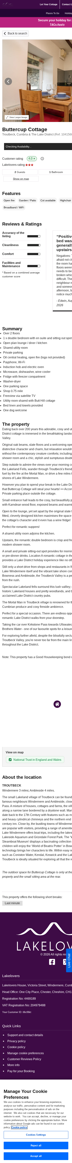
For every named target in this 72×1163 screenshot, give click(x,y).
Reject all (36, 1145)
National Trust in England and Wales (37, 759)
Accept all (36, 1156)
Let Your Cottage (48, 4)
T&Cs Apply (57, 24)
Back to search (17, 33)
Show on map (21, 178)
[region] (36, 1121)
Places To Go (52, 13)
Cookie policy (19, 1127)
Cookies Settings (36, 1134)
